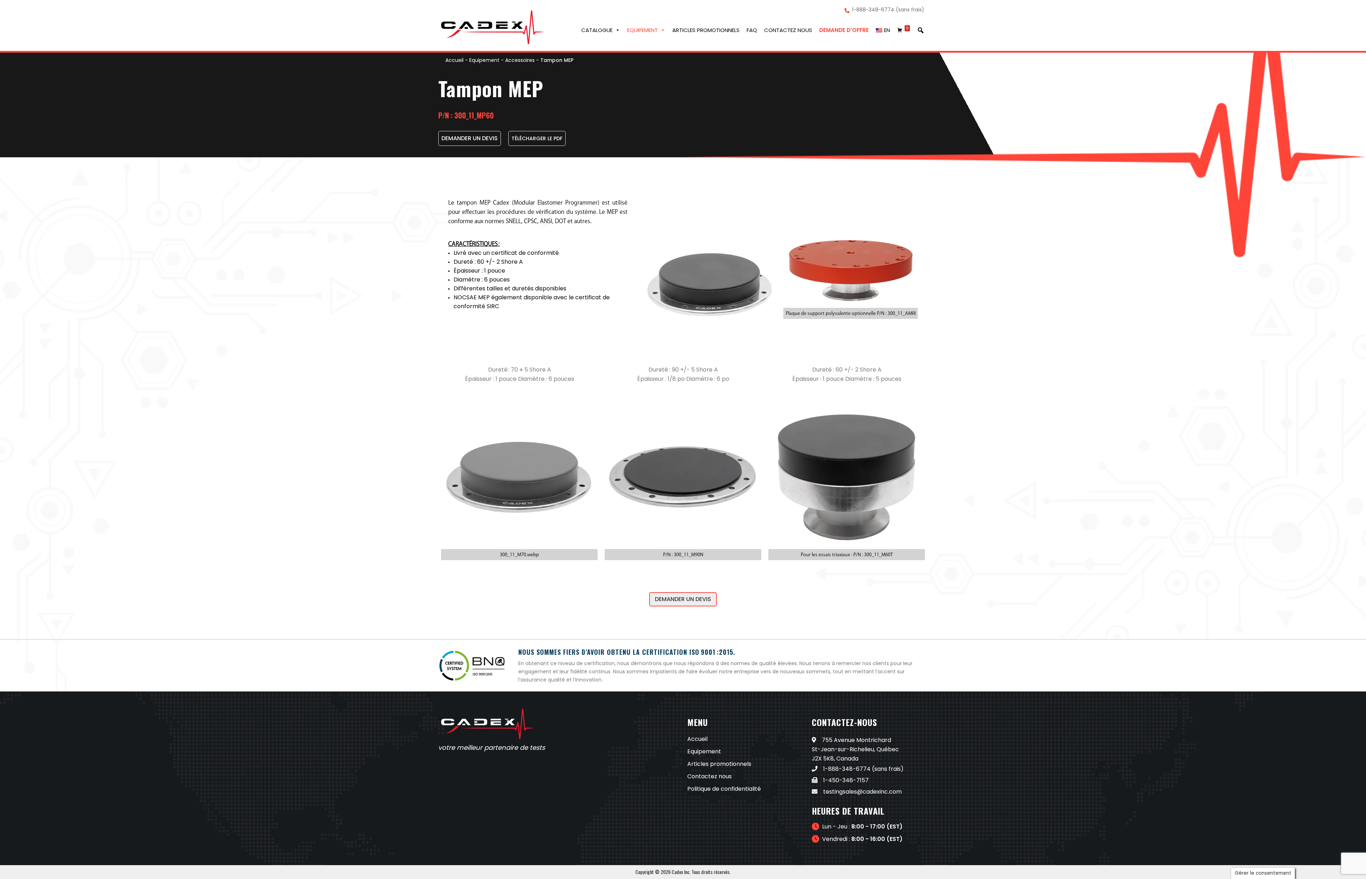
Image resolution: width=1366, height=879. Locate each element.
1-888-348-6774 (846, 769)
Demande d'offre (844, 30)
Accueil (454, 60)
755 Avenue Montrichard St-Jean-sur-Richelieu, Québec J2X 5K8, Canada (855, 749)
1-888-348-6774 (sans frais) (888, 9)
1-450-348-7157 (846, 780)
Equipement (642, 30)
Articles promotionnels (706, 30)
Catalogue (597, 30)
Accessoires (520, 60)
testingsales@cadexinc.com (862, 792)
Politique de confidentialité (724, 789)
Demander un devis (683, 599)
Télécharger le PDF (537, 138)
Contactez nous (788, 30)
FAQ (752, 30)
